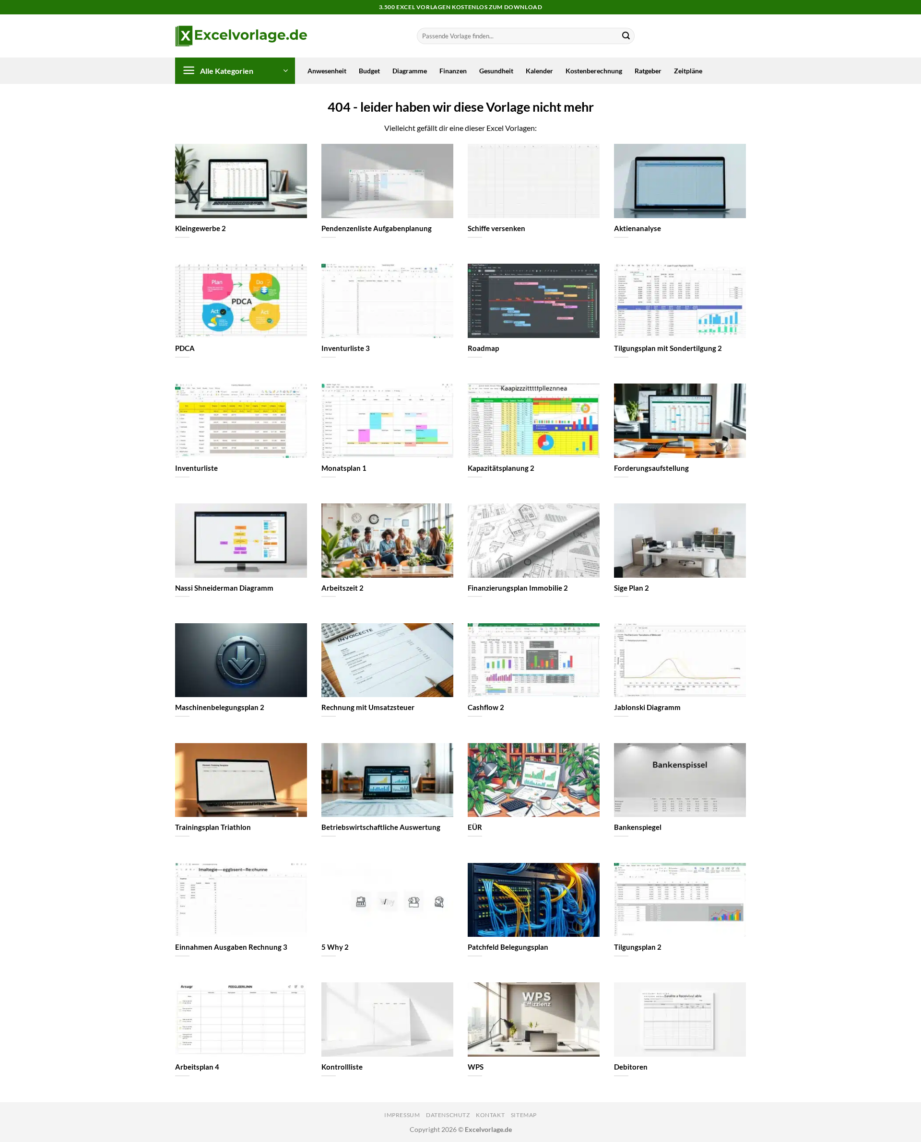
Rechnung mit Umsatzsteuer (367, 707)
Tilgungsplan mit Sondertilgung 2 (668, 348)
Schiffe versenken (496, 228)
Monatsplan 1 (343, 468)
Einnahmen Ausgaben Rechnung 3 (231, 947)
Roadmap (483, 348)
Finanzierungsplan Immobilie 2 (518, 587)
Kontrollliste (342, 1066)
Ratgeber (648, 71)
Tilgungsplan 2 (637, 947)
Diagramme (409, 71)
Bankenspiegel (637, 827)
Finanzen (453, 71)
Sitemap (524, 1115)
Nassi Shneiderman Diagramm (224, 587)
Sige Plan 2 (631, 587)
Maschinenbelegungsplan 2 (219, 707)
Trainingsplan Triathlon (213, 827)
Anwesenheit (326, 71)
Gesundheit (496, 71)
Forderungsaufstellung (651, 468)
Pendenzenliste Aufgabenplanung (376, 228)
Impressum (402, 1115)
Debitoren (631, 1066)
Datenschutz (448, 1115)
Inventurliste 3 (345, 348)
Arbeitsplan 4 (197, 1066)
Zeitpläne (688, 71)
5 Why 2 (335, 947)
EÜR (475, 827)
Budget (369, 71)
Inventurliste (196, 468)
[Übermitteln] (626, 36)
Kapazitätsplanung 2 (501, 468)
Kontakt (490, 1115)
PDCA (185, 348)
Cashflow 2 (486, 707)
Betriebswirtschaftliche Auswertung (380, 827)
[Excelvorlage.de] (241, 36)
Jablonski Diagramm (647, 707)
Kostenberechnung (594, 71)
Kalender (539, 71)
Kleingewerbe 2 (200, 228)
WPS (476, 1066)
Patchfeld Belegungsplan (508, 947)
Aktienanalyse (637, 228)
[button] (235, 71)
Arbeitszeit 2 (342, 587)
